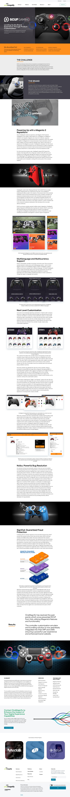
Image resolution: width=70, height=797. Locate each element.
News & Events (30, 776)
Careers (41, 774)
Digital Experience (19, 774)
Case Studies (34, 4)
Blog (28, 779)
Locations (41, 771)
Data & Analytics (19, 771)
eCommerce (18, 777)
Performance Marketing (20, 780)
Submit (53, 779)
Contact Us (63, 4)
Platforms (27, 4)
